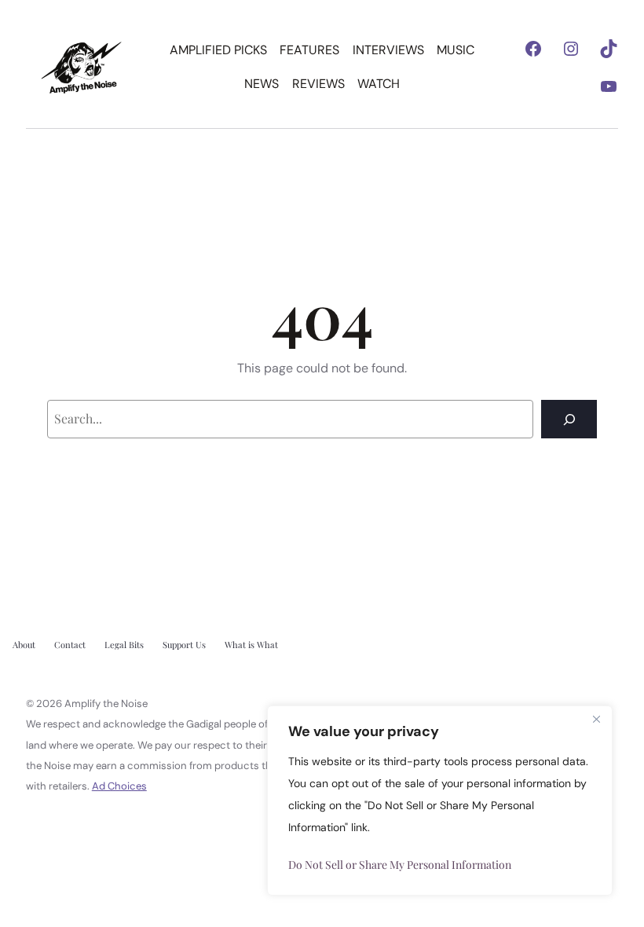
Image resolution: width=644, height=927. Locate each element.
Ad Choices (119, 786)
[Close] (596, 718)
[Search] (569, 419)
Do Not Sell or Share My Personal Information (399, 864)
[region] (440, 800)
